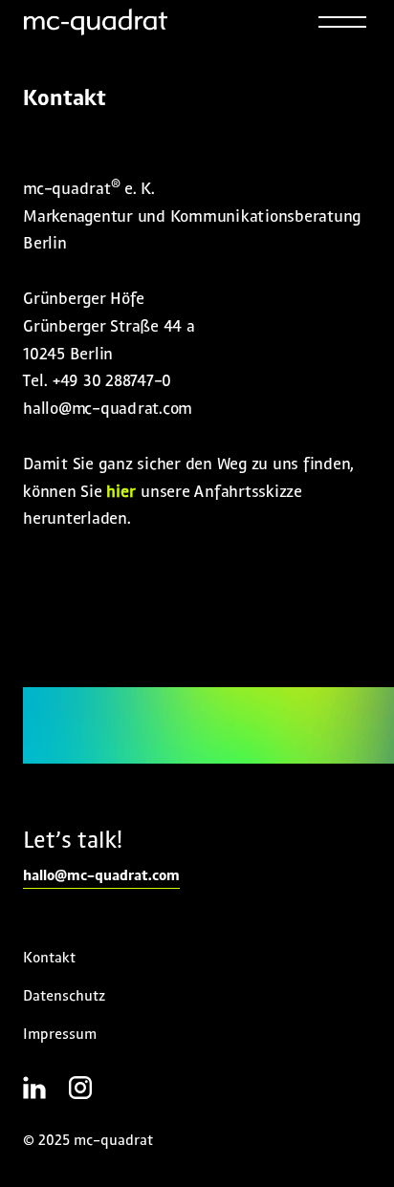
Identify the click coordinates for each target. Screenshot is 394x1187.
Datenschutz (64, 996)
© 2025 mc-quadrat (88, 1141)
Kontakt (49, 958)
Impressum (60, 1035)
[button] (342, 22)
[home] (95, 22)
